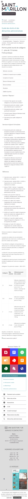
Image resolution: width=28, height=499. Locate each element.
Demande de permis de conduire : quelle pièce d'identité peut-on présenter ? (13, 106)
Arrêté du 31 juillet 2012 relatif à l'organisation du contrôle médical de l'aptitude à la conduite (13, 202)
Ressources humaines (8, 379)
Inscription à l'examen (8, 78)
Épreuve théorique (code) (9, 81)
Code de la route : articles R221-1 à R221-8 (14, 177)
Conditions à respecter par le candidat (12, 74)
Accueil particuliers (7, 41)
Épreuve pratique (7, 85)
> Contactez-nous (14, 442)
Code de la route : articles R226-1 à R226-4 (14, 181)
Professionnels (5, 37)
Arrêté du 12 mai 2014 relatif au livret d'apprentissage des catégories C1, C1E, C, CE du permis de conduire (14, 219)
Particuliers (4, 35)
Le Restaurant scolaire (8, 382)
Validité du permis (7, 91)
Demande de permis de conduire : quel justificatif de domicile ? (13, 110)
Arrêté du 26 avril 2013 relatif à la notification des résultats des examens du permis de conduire (14, 208)
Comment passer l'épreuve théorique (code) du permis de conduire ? (14, 114)
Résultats (5, 88)
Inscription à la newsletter (9, 14)
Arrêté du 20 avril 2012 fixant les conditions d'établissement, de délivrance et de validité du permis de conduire (14, 196)
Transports (15, 41)
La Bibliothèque (7, 385)
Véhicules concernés (7, 71)
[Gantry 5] (14, 7)
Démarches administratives (10, 389)
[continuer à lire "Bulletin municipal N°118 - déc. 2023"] (16, 480)
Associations (5, 39)
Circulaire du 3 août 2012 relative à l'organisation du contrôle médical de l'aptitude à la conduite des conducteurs (13, 225)
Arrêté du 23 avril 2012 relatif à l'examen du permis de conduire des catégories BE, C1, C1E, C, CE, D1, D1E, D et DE (14, 214)
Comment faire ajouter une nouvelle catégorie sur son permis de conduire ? (13, 102)
